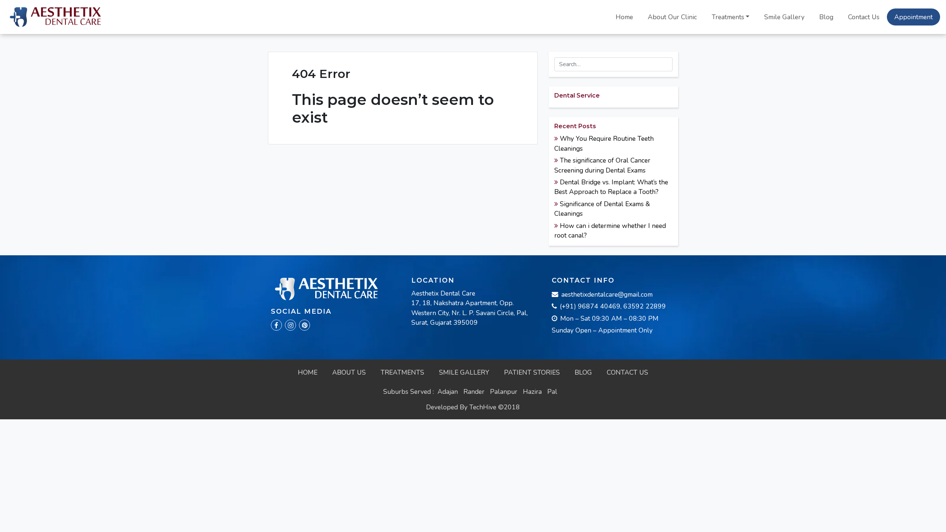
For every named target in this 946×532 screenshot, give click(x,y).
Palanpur (503, 391)
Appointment (913, 17)
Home (624, 17)
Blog (826, 17)
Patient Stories (532, 372)
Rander (473, 391)
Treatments (728, 17)
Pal (552, 391)
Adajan (448, 391)
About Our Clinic (672, 17)
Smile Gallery (784, 17)
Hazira (532, 391)
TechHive (482, 407)
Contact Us (863, 17)
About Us (349, 372)
